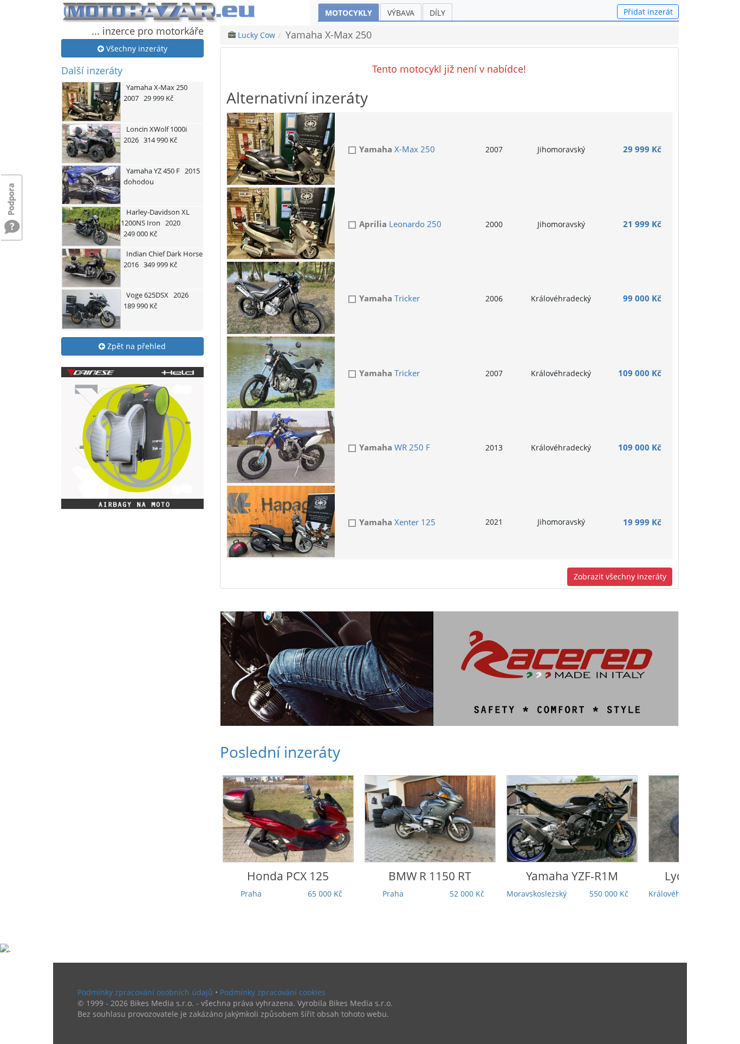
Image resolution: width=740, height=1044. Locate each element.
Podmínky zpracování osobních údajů (145, 992)
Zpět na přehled (135, 346)
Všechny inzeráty (135, 48)
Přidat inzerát (648, 12)
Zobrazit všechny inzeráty (620, 576)
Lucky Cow (256, 35)
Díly (437, 13)
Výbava (400, 13)
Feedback (12, 193)
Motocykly (348, 13)
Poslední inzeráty (280, 752)
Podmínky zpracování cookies (273, 992)
